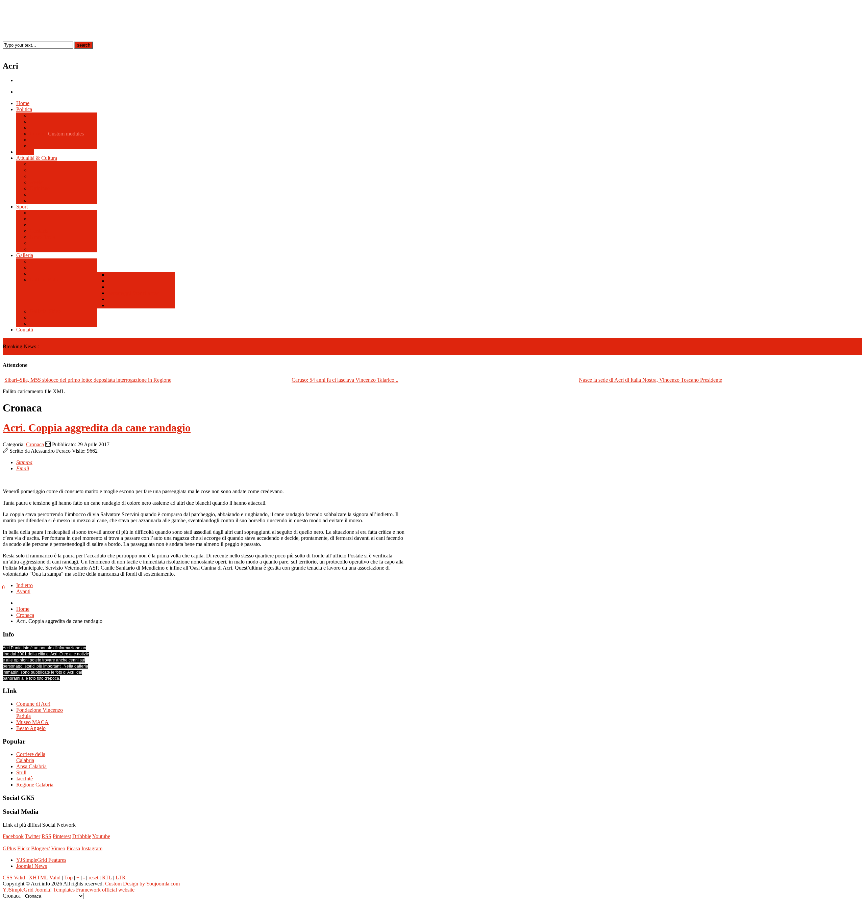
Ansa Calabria (31, 766)
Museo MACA (32, 722)
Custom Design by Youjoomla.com (142, 883)
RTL (107, 877)
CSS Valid (14, 877)
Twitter (32, 836)
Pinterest (62, 836)
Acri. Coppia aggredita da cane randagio (97, 428)
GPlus (9, 848)
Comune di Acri (33, 704)
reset (93, 877)
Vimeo (58, 848)
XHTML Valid (44, 877)
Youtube (101, 836)
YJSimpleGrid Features (41, 860)
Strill (21, 772)
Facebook (13, 836)
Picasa (73, 848)
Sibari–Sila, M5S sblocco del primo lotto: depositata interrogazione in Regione (87, 380)
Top (68, 877)
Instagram (91, 848)
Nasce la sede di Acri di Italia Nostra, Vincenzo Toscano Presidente (650, 380)
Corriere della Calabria (30, 757)
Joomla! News (31, 866)
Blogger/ (40, 848)
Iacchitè (24, 778)
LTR (121, 877)
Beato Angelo (31, 728)
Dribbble (81, 836)
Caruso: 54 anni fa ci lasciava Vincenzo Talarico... (345, 380)
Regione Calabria (34, 784)
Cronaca (35, 444)
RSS (46, 836)
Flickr (23, 848)
